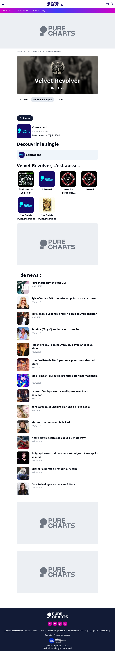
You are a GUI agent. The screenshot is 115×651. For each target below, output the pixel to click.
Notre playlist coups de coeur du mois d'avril (59, 437)
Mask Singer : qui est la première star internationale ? (65, 377)
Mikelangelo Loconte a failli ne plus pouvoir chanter (64, 313)
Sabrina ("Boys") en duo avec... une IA (55, 329)
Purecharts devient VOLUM (49, 282)
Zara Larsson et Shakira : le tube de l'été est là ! (61, 406)
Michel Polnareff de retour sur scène (55, 469)
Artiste (23, 99)
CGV (96, 631)
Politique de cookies (48, 631)
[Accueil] (55, 4)
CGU (90, 631)
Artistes (29, 51)
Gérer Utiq (104, 631)
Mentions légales (31, 631)
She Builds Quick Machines (26, 217)
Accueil (20, 51)
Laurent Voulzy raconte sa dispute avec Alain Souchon (60, 393)
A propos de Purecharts (13, 631)
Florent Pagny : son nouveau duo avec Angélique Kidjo (62, 346)
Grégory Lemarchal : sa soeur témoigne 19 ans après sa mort (65, 455)
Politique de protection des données (72, 631)
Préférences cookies (62, 635)
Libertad (47, 189)
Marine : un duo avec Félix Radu (52, 422)
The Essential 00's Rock (26, 191)
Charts (61, 99)
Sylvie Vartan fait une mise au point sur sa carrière (64, 298)
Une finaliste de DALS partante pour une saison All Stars (63, 362)
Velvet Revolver (57, 80)
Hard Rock (57, 88)
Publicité (48, 635)
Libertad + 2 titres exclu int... (68, 193)
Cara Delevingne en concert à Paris (53, 484)
